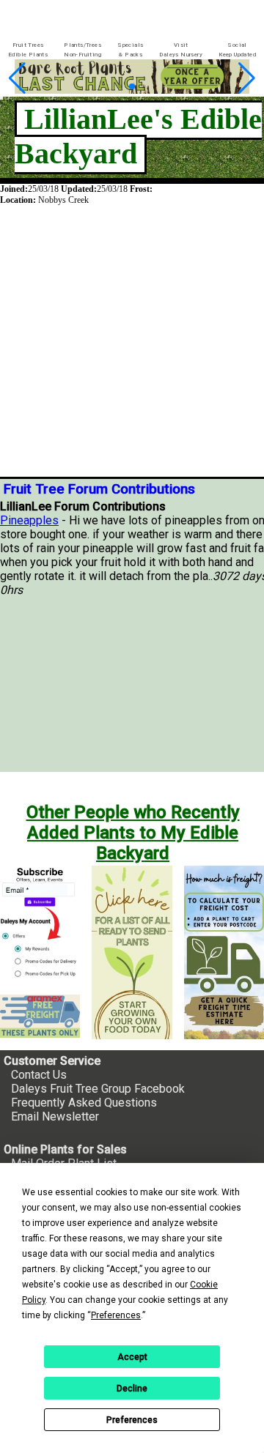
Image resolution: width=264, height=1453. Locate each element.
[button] (119, 87)
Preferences (132, 1420)
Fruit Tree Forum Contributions (99, 489)
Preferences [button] (116, 1315)
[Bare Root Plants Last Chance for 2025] (121, 90)
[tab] (28, 50)
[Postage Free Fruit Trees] (40, 1016)
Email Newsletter (55, 1116)
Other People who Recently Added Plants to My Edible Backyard (133, 832)
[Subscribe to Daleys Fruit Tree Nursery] (40, 924)
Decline (132, 1388)
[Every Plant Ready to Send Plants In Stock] (132, 952)
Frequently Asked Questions (84, 1103)
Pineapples (29, 520)
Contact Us (39, 1075)
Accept (132, 1357)
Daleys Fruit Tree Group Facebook (98, 1089)
